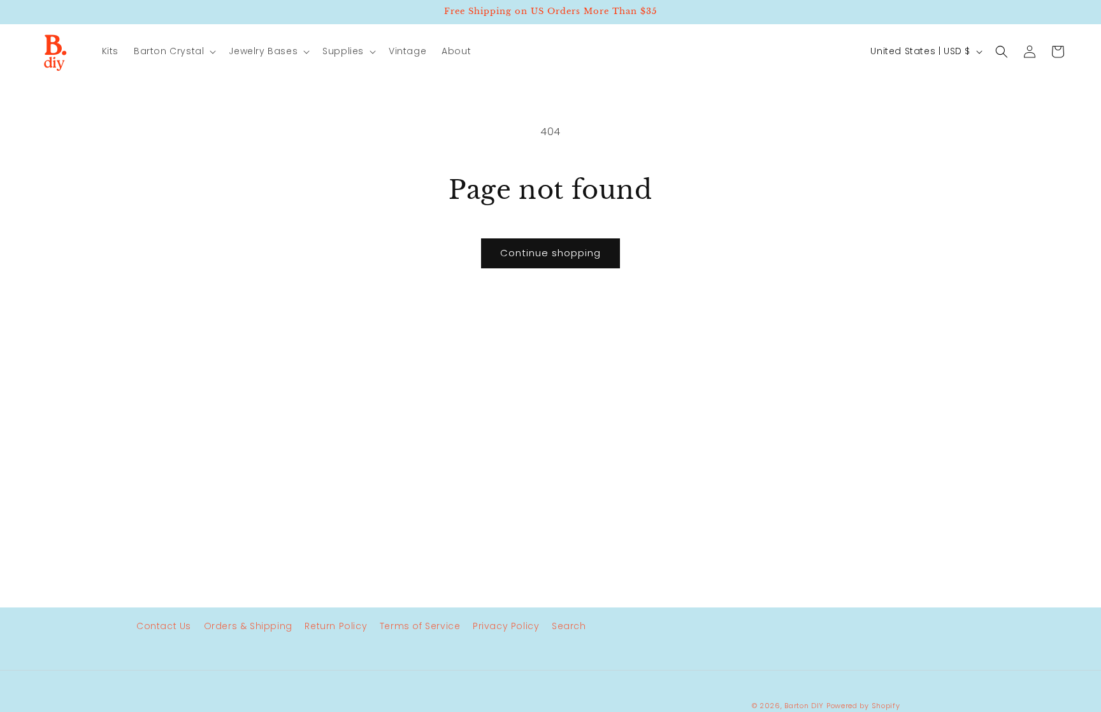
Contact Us (163, 626)
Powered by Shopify (863, 706)
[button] (173, 51)
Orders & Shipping (248, 626)
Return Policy (336, 626)
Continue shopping (550, 252)
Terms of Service (420, 626)
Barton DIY (804, 706)
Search (569, 626)
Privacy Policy (506, 626)
